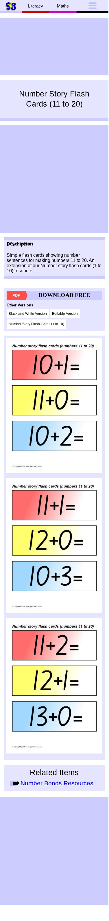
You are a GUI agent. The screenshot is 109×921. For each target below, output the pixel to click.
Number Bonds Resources (57, 783)
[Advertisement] (54, 46)
